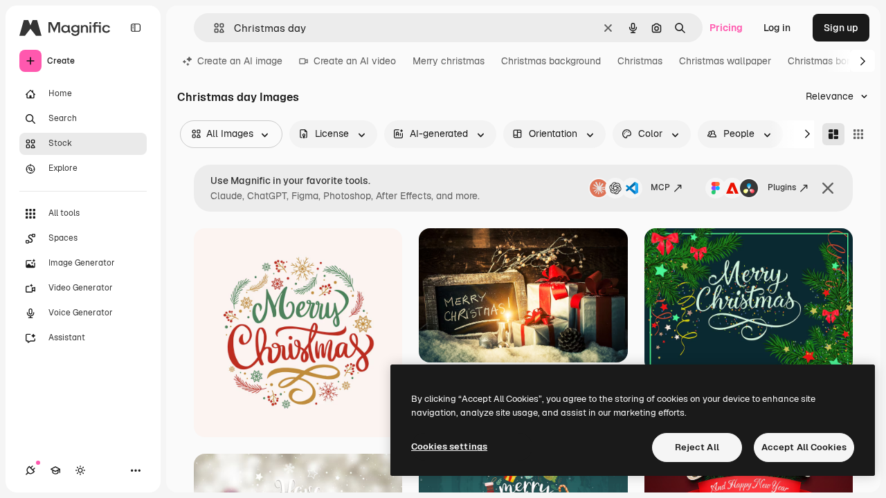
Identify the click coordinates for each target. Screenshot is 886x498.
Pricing (726, 27)
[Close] (828, 188)
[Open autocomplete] (214, 28)
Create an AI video (355, 61)
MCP (660, 187)
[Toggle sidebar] (136, 28)
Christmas (639, 61)
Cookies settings (449, 446)
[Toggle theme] (80, 470)
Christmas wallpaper (725, 61)
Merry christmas (449, 61)
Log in (776, 27)
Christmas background (551, 61)
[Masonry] (833, 134)
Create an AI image (239, 61)
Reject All (697, 447)
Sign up (841, 27)
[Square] (858, 134)
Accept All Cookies (804, 447)
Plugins (782, 187)
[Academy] (55, 470)
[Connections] (30, 470)
